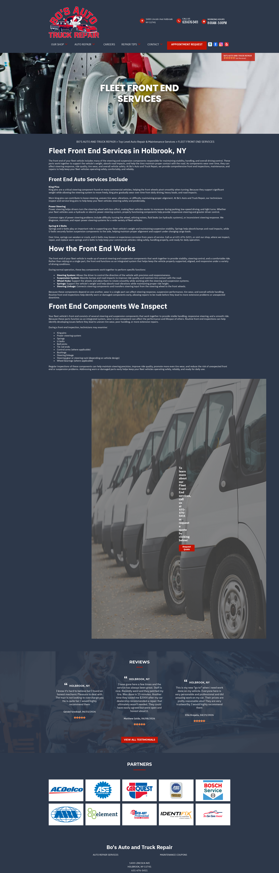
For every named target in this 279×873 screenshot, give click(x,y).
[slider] (229, 58)
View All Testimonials (139, 739)
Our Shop (57, 44)
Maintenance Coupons (173, 854)
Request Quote (187, 548)
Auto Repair (83, 44)
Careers (109, 44)
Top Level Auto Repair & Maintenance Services (146, 141)
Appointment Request (187, 44)
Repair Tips (129, 44)
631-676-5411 (190, 22)
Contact (153, 44)
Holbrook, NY (79, 686)
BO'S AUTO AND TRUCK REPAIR (96, 141)
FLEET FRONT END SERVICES (196, 141)
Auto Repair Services (105, 854)
